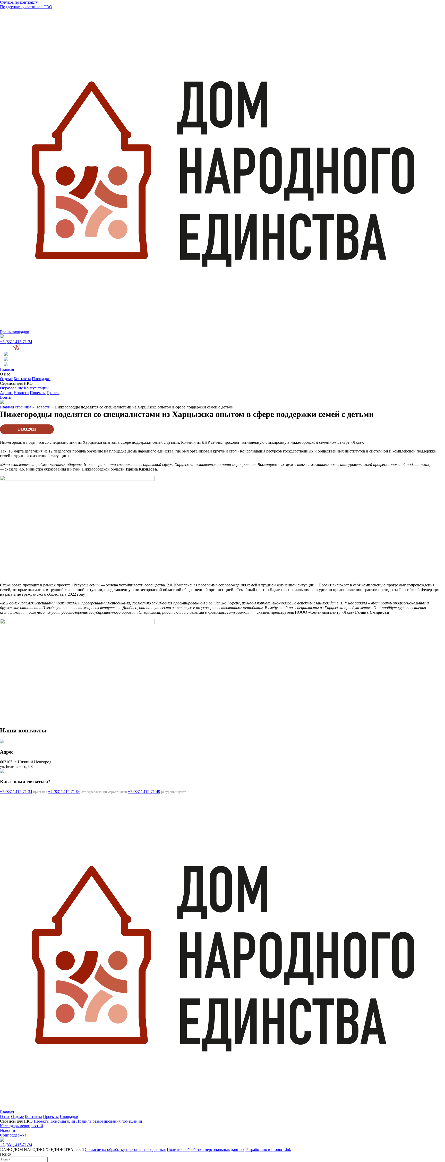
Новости (21, 392)
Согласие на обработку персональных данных (125, 1149)
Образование (11, 388)
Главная (7, 369)
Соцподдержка (13, 1135)
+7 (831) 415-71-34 (16, 341)
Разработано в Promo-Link (268, 1149)
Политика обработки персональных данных (205, 1149)
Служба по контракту (19, 2)
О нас (5, 1116)
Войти (5, 397)
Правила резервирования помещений (109, 1121)
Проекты (38, 392)
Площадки (41, 379)
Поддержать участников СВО (26, 7)
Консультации (36, 388)
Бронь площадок (14, 332)
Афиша (6, 392)
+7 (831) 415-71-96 (64, 791)
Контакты (22, 379)
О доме (6, 379)
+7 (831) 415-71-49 (144, 791)
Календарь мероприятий (21, 1126)
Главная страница (15, 407)
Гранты (53, 392)
